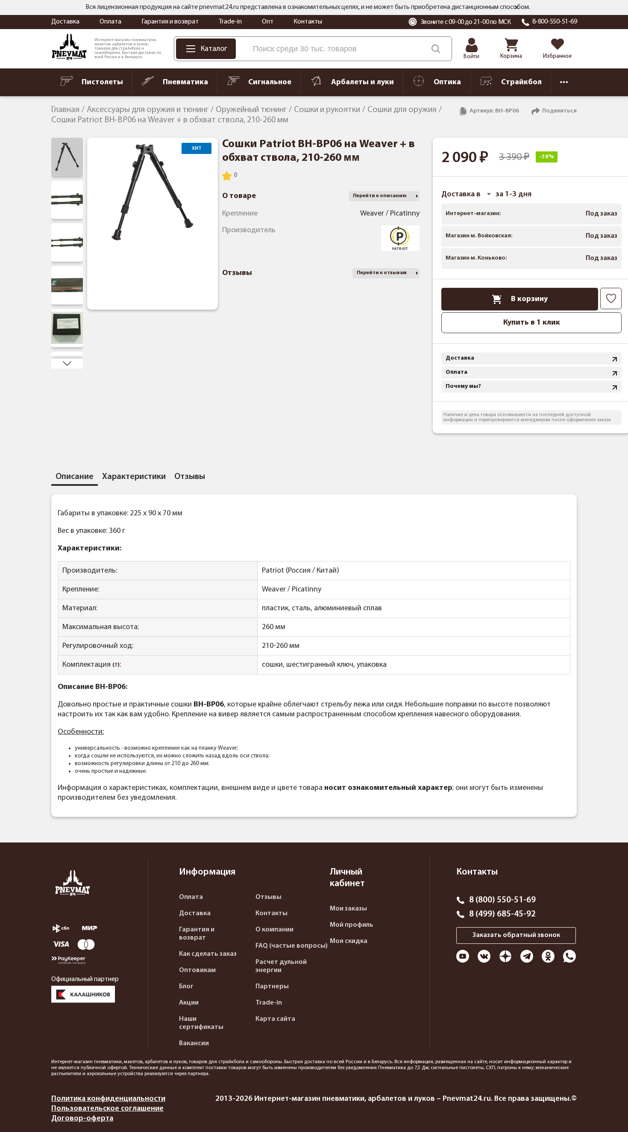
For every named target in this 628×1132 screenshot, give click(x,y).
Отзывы (268, 897)
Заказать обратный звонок (516, 935)
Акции (189, 1002)
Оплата (110, 21)
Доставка (65, 21)
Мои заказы (348, 908)
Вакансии (194, 1043)
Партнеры (272, 986)
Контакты (307, 21)
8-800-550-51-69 (554, 21)
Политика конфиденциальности (108, 1099)
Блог (186, 986)
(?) (116, 665)
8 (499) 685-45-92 (502, 914)
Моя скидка (348, 941)
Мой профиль (351, 925)
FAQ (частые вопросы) (291, 946)
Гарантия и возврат (170, 21)
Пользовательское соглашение (107, 1109)
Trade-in (230, 21)
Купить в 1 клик (531, 323)
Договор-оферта (82, 1118)
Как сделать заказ (208, 954)
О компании (274, 929)
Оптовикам (197, 970)
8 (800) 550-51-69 (502, 900)
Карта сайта (275, 1019)
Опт (267, 21)
